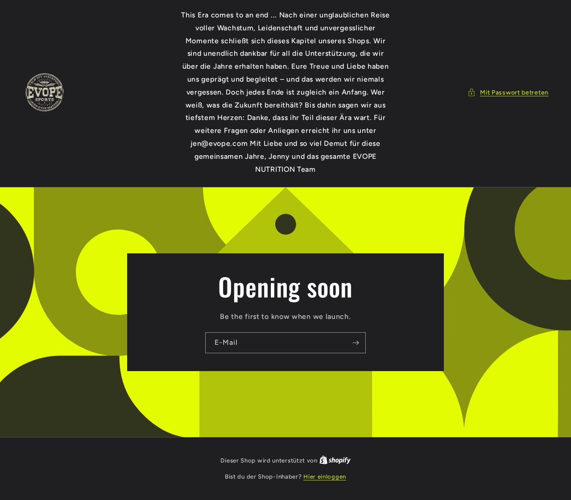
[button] (508, 92)
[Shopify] (335, 460)
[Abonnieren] (355, 342)
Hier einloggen (324, 476)
